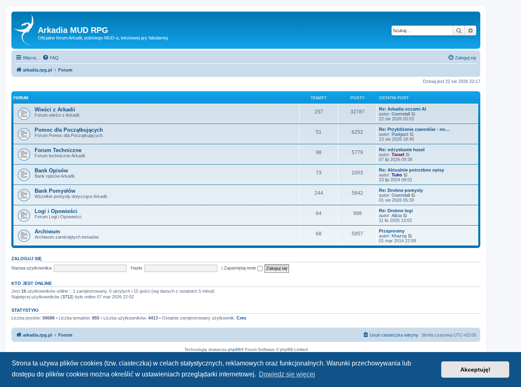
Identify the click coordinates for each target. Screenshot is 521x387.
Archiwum (47, 231)
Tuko (397, 174)
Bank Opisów (51, 170)
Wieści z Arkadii (55, 110)
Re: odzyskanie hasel (402, 149)
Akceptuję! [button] (475, 369)
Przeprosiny (392, 230)
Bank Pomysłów (55, 191)
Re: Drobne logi (396, 210)
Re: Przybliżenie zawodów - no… (414, 129)
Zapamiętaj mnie (240, 267)
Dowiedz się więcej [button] (287, 374)
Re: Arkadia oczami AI (402, 109)
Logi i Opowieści (56, 211)
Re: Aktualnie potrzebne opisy (411, 169)
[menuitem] (50, 58)
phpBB (234, 349)
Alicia (397, 215)
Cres (241, 317)
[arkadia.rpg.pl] (25, 30)
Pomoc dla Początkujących (69, 130)
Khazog (399, 235)
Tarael (398, 154)
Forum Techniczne (58, 150)
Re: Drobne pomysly (401, 190)
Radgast (400, 134)
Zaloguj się (26, 258)
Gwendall (401, 113)
